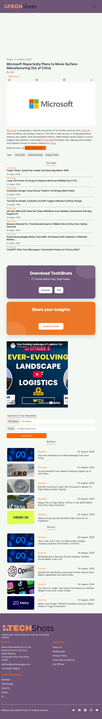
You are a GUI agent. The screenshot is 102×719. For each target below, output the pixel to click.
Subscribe (27, 435)
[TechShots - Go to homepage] (20, 6)
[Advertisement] (51, 32)
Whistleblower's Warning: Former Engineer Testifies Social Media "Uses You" (63, 557)
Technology (13, 76)
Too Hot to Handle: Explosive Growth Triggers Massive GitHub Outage (44, 201)
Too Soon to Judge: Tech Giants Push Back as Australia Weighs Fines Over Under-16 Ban (66, 589)
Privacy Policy (60, 655)
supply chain (52, 154)
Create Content (51, 326)
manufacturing (35, 154)
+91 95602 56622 (11, 668)
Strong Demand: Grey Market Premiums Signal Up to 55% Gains (64, 472)
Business (42, 451)
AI (3, 696)
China (84, 130)
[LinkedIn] (64, 80)
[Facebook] (37, 80)
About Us (57, 647)
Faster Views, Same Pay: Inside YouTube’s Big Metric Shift (38, 170)
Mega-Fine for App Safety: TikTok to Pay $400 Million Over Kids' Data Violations (65, 503)
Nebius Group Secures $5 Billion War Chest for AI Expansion (63, 519)
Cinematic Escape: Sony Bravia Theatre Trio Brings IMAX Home (41, 190)
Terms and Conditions (64, 660)
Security (42, 537)
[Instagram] (91, 710)
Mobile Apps (59, 651)
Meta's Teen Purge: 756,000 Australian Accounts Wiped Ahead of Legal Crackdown (66, 605)
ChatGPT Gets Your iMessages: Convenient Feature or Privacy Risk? (43, 249)
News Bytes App (34, 148)
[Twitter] (9, 80)
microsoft (20, 154)
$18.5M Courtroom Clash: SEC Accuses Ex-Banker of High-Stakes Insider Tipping (65, 488)
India (46, 140)
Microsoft (11, 130)
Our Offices (58, 664)
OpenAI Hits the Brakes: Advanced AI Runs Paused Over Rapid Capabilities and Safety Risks (66, 573)
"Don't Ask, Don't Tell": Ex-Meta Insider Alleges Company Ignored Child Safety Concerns (61, 542)
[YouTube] (97, 710)
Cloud (5, 692)
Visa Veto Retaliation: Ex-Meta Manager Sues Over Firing (63, 456)
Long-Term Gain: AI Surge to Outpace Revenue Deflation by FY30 (42, 180)
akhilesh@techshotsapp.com (16, 664)
